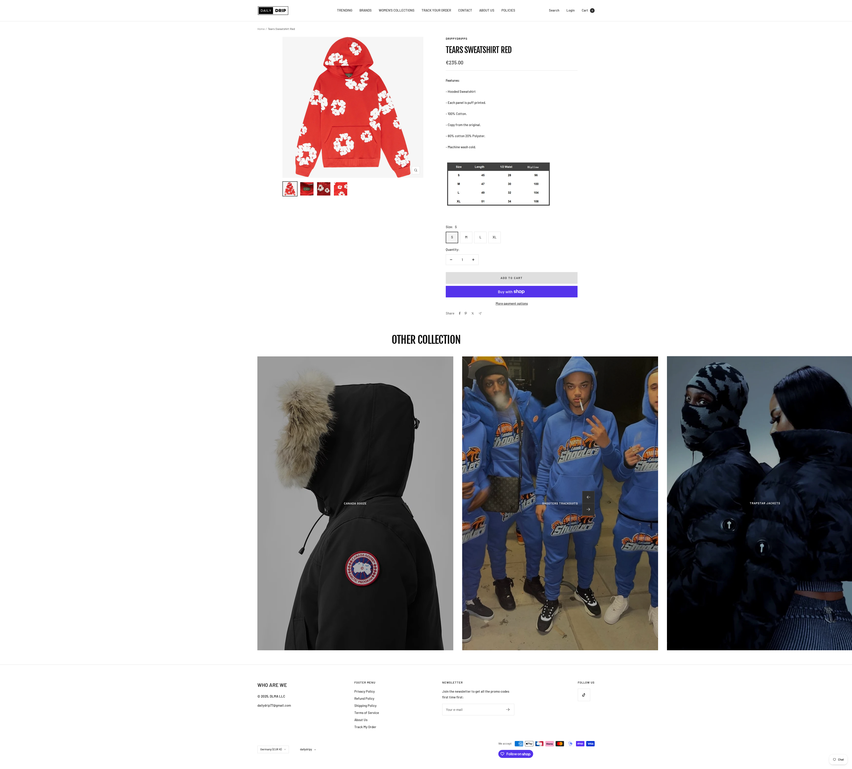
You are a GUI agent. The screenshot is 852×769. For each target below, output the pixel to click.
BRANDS (365, 10)
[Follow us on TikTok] (584, 695)
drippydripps (456, 38)
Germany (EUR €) (271, 749)
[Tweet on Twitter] (473, 313)
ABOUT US (486, 10)
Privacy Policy (364, 691)
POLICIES (508, 10)
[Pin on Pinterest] (466, 313)
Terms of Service (366, 713)
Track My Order (365, 727)
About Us (360, 720)
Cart (587, 10)
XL (495, 237)
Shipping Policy (365, 706)
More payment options (512, 303)
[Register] (508, 709)
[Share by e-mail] (480, 313)
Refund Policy (364, 698)
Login (570, 10)
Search (554, 10)
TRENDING (344, 10)
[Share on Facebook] (460, 313)
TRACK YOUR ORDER (436, 10)
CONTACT (465, 10)
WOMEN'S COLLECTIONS (396, 10)
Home (261, 29)
